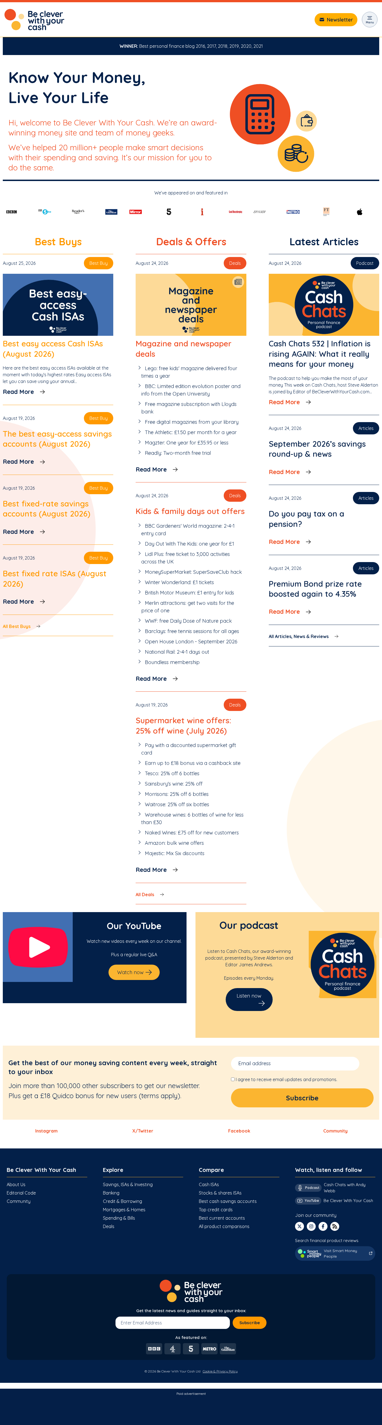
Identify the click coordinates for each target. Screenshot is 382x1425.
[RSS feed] (334, 1226)
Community (335, 1131)
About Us (16, 1184)
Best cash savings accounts (228, 1201)
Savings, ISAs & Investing (128, 1184)
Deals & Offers (191, 241)
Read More (18, 391)
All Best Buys (16, 626)
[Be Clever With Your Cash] (34, 19)
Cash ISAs (209, 1184)
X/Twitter (142, 1131)
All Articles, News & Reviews (299, 636)
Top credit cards (216, 1209)
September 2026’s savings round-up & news (317, 449)
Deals (108, 1226)
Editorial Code (21, 1193)
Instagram (46, 1131)
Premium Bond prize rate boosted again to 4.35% (315, 589)
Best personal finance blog (167, 46)
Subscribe (249, 1322)
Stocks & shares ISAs (220, 1193)
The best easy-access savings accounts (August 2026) (57, 439)
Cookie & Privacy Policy (220, 1371)
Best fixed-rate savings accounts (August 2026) (46, 508)
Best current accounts (222, 1218)
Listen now (249, 996)
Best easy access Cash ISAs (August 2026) (53, 348)
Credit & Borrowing (122, 1201)
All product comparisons (224, 1226)
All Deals (145, 894)
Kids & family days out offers (190, 511)
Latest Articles (324, 241)
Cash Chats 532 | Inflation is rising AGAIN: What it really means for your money (320, 354)
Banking (111, 1193)
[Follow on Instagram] (311, 1226)
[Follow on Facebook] (323, 1226)
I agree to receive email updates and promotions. (286, 1079)
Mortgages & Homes (124, 1209)
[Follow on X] (299, 1226)
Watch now (130, 972)
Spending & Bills (119, 1218)
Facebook (239, 1131)
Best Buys (58, 241)
